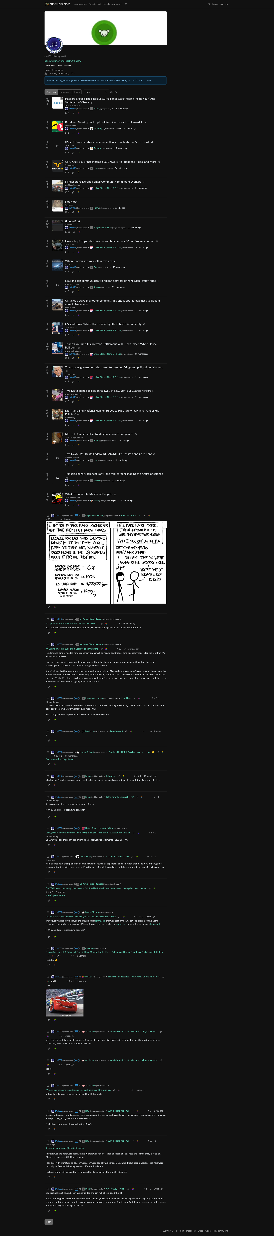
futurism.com (70, 126)
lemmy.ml (69, 205)
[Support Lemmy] (126, 4)
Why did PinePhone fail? (118, 1111)
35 (69, 232)
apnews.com (70, 308)
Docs (200, 1231)
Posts (77, 92)
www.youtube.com (72, 498)
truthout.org (70, 418)
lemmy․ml (100, 921)
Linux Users (126, 698)
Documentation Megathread (60, 759)
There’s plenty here (55, 895)
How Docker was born (131, 516)
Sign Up (224, 4)
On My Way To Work (115, 1189)
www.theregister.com (74, 438)
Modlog (180, 1231)
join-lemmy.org (220, 1231)
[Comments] (57, 478)
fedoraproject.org (72, 457)
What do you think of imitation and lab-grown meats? (133, 1032)
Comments (65, 92)
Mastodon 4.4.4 (116, 731)
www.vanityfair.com (73, 351)
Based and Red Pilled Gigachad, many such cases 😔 (131, 752)
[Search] (209, 4)
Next (48, 1222)
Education (110, 776)
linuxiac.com (70, 165)
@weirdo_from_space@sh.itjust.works (65, 1148)
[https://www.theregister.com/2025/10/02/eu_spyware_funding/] (57, 438)
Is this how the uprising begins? (120, 797)
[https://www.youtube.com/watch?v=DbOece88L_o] (57, 498)
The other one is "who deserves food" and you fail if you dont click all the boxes (81, 917)
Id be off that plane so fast (117, 857)
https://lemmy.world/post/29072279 (63, 61)
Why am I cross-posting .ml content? (66, 810)
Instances (191, 1231)
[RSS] (116, 92)
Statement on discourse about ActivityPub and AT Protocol (134, 977)
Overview (51, 92)
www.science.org (72, 284)
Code (208, 1231)
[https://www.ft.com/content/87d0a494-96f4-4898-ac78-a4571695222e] (57, 245)
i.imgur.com (69, 145)
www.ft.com (70, 245)
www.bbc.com (70, 328)
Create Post (95, 4)
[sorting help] (111, 92)
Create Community (112, 4)
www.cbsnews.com (73, 394)
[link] (73, 113)
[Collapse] (48, 516)
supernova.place (60, 4)
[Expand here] (57, 146)
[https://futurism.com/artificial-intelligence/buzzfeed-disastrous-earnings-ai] (57, 126)
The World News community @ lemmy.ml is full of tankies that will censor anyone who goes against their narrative (96, 888)
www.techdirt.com (72, 106)
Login (215, 4)
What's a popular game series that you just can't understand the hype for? (78, 1090)
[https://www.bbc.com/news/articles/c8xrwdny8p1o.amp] (57, 328)
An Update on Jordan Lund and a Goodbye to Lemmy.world (72, 624)
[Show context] (144, 516)
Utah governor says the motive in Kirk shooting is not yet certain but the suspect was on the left (88, 833)
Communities (80, 4)
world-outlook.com (72, 185)
